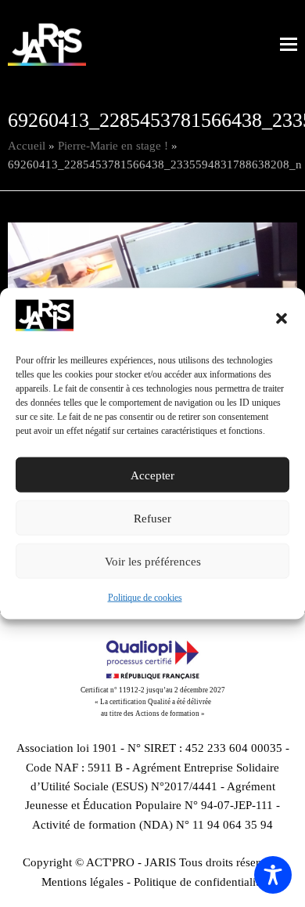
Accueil (26, 145)
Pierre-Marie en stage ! (113, 145)
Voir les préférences (153, 561)
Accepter (152, 475)
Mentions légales (82, 882)
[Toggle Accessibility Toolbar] (273, 875)
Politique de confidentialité (199, 882)
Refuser (152, 518)
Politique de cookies (145, 597)
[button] (281, 319)
